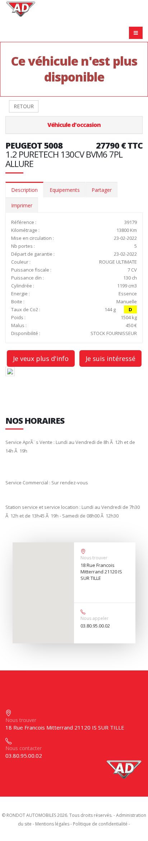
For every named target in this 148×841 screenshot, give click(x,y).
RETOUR (24, 106)
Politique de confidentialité (100, 824)
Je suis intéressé (110, 358)
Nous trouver (93, 558)
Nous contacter (23, 748)
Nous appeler (94, 618)
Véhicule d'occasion (74, 125)
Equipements (65, 189)
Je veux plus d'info (41, 358)
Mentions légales (52, 824)
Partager (102, 189)
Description (24, 189)
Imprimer (21, 205)
